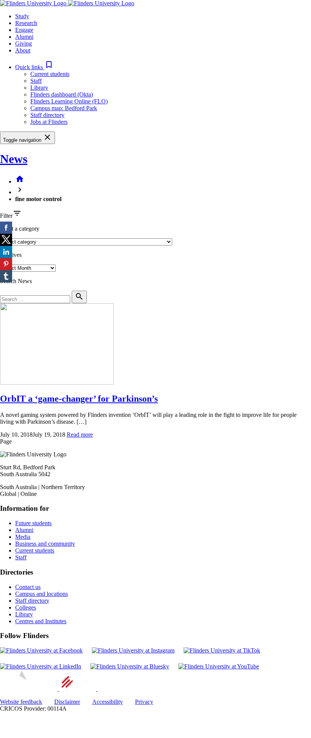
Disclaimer (67, 701)
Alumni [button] (24, 36)
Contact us (28, 587)
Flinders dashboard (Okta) (61, 94)
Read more (80, 434)
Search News (16, 281)
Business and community (45, 543)
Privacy (144, 701)
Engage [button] (24, 30)
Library (39, 87)
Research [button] (26, 23)
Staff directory (47, 115)
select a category (19, 228)
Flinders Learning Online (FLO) (69, 101)
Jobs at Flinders (49, 122)
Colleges (25, 607)
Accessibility (107, 701)
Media (22, 537)
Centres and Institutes (40, 621)
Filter (6, 215)
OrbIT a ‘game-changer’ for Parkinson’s (79, 399)
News (13, 159)
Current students (49, 74)
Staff (36, 81)
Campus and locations (41, 594)
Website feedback (21, 701)
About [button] (22, 50)
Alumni (24, 530)
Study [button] (22, 16)
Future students (33, 523)
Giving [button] (23, 43)
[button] (34, 67)
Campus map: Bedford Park (63, 108)
